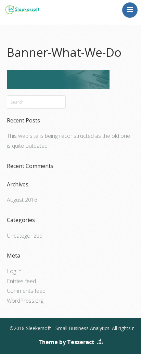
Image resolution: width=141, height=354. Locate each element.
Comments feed (26, 290)
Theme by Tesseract (66, 342)
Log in (14, 271)
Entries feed (21, 281)
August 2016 (22, 200)
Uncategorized (24, 235)
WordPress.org (25, 300)
